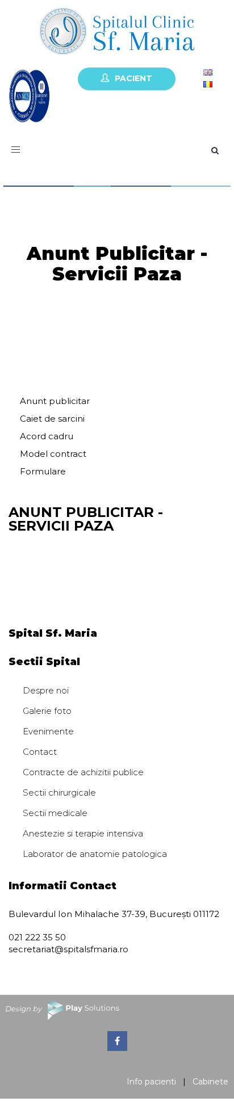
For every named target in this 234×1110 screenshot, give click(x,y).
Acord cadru (46, 436)
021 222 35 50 (37, 937)
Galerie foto (47, 710)
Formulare (43, 471)
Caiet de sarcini (52, 418)
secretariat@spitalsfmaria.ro (68, 949)
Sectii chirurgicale (59, 792)
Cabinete (210, 1082)
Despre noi (46, 690)
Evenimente (48, 731)
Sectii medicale (55, 813)
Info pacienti (151, 1082)
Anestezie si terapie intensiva (83, 833)
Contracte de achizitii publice (83, 772)
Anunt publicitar (55, 401)
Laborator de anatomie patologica (95, 853)
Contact (40, 751)
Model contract (53, 453)
